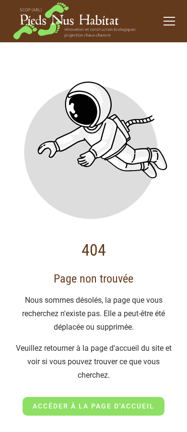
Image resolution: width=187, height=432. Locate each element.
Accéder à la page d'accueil (93, 406)
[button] (169, 21)
